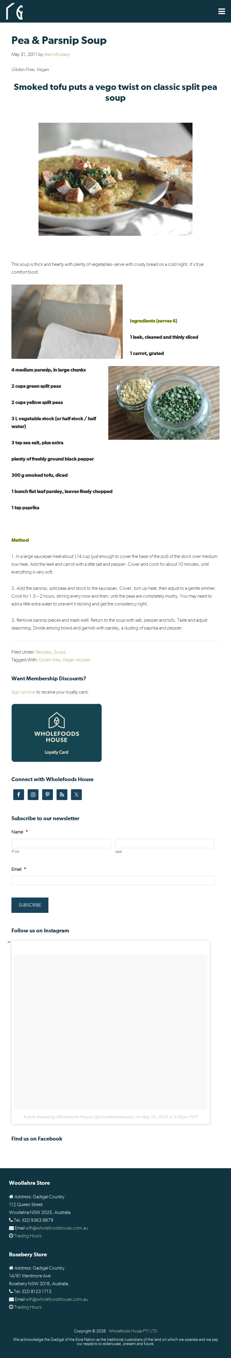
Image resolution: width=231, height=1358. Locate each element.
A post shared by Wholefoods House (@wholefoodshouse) (78, 1116)
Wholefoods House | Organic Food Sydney (14, 11)
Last (119, 852)
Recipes (43, 652)
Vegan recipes (76, 659)
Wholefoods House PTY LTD (133, 1331)
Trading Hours (28, 1235)
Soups (60, 652)
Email (18, 869)
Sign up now (23, 692)
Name (19, 832)
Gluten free (49, 659)
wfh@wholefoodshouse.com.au (57, 1228)
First (15, 852)
